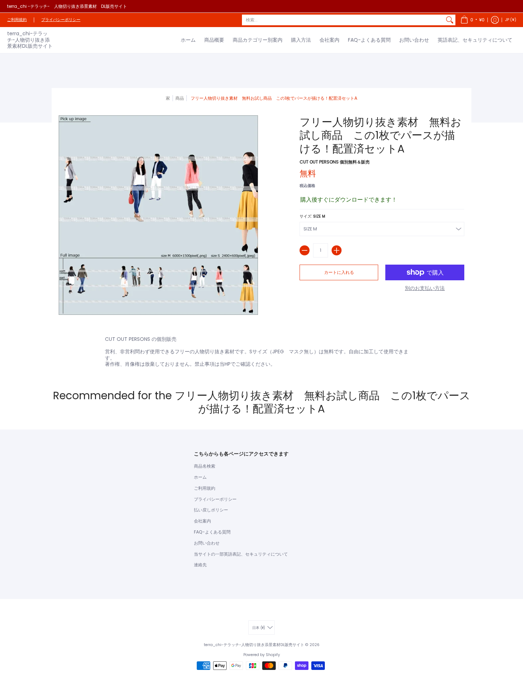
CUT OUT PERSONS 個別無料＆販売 (335, 162)
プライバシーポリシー (60, 19)
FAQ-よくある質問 (212, 532)
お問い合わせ (207, 543)
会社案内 (202, 521)
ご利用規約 (17, 19)
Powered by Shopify (261, 654)
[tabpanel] (261, 350)
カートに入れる (339, 272)
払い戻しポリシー (211, 510)
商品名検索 (204, 466)
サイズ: (312, 216)
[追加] (337, 250)
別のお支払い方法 (425, 288)
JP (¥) (510, 19)
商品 (179, 98)
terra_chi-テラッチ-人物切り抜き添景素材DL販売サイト (30, 40)
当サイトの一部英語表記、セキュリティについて (241, 554)
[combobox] (343, 20)
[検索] (449, 20)
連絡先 (200, 565)
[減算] (305, 250)
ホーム (200, 477)
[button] (472, 20)
